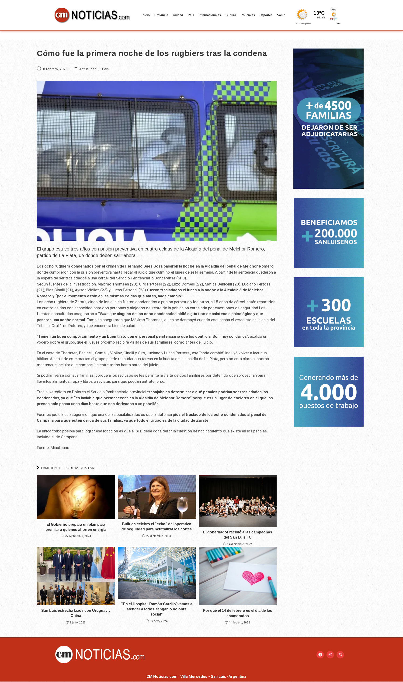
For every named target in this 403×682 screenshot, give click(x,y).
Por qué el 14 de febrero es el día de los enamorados (237, 613)
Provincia (161, 15)
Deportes (266, 15)
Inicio (146, 15)
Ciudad (178, 15)
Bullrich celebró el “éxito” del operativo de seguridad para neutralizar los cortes (157, 526)
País (191, 15)
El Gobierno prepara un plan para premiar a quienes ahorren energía (75, 527)
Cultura (231, 15)
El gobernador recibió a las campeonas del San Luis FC (237, 534)
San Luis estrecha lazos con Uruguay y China (76, 613)
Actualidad (88, 69)
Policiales (248, 15)
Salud (281, 15)
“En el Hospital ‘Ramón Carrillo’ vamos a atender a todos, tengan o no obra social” (156, 609)
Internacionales (210, 15)
